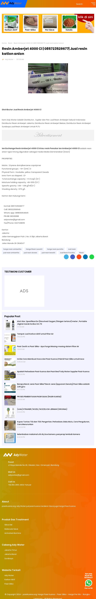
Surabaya (8, 558)
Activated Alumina (12, 533)
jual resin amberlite (11, 252)
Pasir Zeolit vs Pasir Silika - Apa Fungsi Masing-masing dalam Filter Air (48, 346)
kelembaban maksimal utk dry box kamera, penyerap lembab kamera (48, 434)
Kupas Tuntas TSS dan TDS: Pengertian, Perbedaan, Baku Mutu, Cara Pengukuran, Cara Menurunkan (53, 423)
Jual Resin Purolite (67, 252)
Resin (10, 43)
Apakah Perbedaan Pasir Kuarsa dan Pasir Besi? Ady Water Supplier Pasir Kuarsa (53, 371)
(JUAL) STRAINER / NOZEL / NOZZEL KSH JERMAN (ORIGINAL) (42, 409)
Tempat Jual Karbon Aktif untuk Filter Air (35, 334)
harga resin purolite (55, 249)
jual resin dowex (30, 252)
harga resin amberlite (12, 249)
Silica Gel (8, 524)
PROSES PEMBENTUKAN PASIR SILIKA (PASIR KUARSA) (39, 396)
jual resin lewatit (48, 252)
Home (4, 43)
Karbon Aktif (9, 579)
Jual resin (72, 249)
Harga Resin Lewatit (34, 249)
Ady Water (9, 59)
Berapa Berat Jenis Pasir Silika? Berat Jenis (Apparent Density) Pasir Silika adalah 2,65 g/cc (53, 385)
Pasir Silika (8, 584)
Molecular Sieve (11, 529)
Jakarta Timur (10, 550)
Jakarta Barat (10, 554)
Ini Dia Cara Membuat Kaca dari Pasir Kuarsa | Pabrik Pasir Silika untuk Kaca (50, 359)
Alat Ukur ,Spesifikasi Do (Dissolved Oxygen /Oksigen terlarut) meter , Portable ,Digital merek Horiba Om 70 (52, 322)
